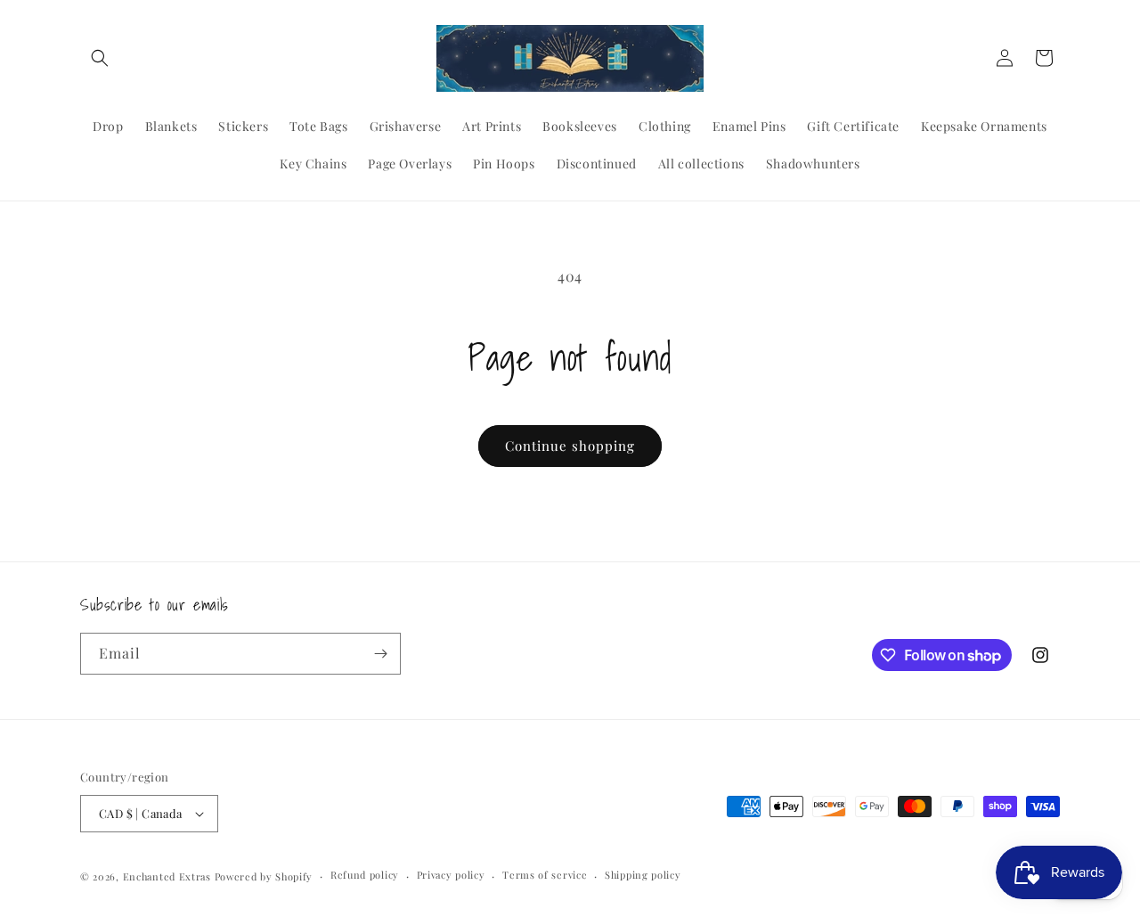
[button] (99, 58)
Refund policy (364, 874)
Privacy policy (451, 874)
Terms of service (544, 874)
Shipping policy (643, 874)
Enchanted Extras (167, 876)
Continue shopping (570, 445)
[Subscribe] (380, 654)
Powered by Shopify (264, 876)
